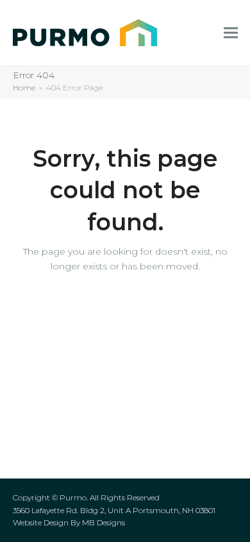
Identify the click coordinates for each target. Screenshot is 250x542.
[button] (231, 33)
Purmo (73, 497)
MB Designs (103, 522)
